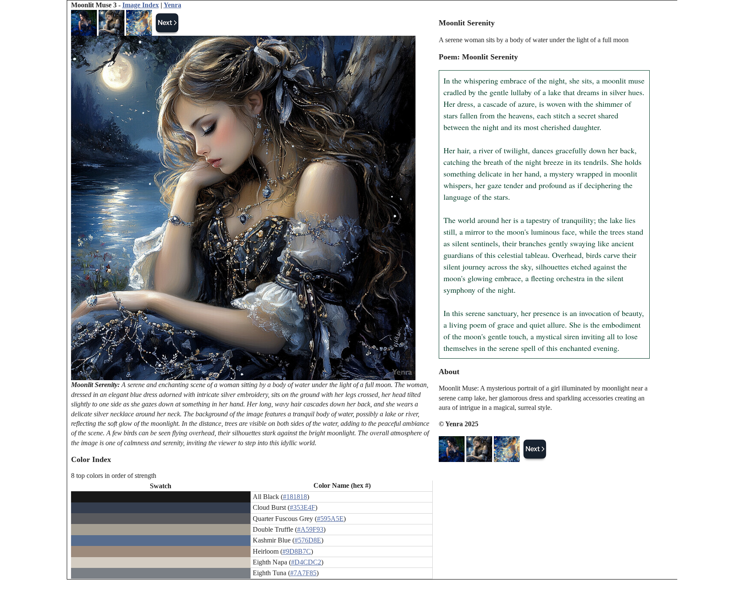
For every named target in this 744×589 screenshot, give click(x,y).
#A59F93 (310, 529)
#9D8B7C (296, 551)
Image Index (140, 5)
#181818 (295, 496)
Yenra (172, 5)
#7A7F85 (303, 573)
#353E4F (302, 507)
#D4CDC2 (306, 562)
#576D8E (307, 540)
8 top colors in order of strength (113, 475)
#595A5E (330, 518)
